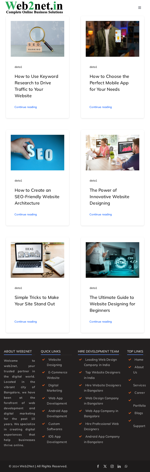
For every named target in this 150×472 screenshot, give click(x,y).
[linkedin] (119, 466)
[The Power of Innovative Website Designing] (112, 137)
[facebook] (98, 466)
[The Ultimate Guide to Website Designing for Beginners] (112, 245)
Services (139, 385)
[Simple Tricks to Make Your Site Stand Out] (37, 245)
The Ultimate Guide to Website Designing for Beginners (112, 304)
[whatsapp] (126, 466)
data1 (18, 67)
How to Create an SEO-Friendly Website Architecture (37, 196)
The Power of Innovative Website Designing (109, 196)
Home (139, 359)
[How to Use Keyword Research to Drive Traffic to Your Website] (37, 24)
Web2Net (27, 466)
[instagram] (112, 466)
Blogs (139, 413)
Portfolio (139, 405)
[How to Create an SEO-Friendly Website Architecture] (37, 137)
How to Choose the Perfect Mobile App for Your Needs (109, 83)
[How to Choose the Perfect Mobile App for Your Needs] (112, 24)
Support (139, 426)
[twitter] (105, 466)
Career (140, 393)
